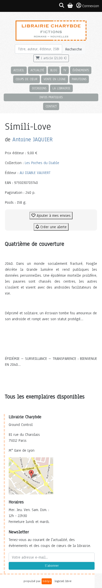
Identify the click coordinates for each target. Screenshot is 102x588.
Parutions (79, 79)
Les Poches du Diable (42, 162)
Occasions (39, 88)
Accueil (18, 70)
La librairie (61, 88)
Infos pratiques (51, 97)
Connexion (90, 5)
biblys (47, 581)
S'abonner (52, 566)
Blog (53, 70)
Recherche (73, 49)
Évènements (81, 70)
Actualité (37, 70)
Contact (51, 106)
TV (64, 70)
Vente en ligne (55, 79)
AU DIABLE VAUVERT (35, 172)
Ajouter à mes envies (53, 215)
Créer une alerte (53, 226)
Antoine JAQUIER (32, 139)
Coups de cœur (26, 79)
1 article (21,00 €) (53, 58)
